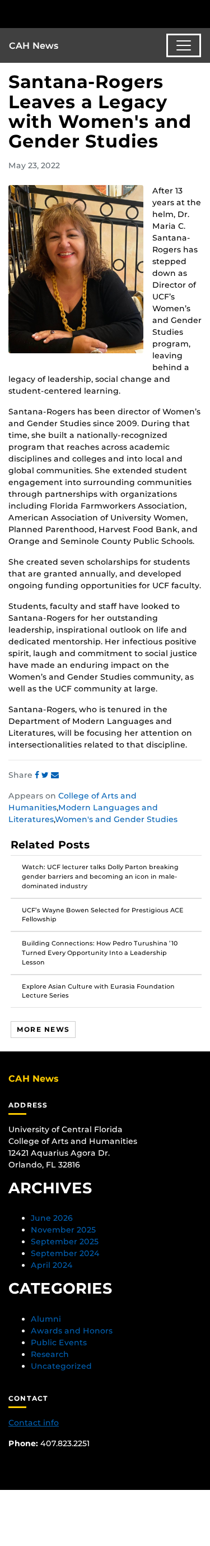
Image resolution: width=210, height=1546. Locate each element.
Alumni (46, 1319)
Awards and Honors (72, 1331)
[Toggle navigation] (183, 45)
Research (50, 1354)
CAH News (34, 45)
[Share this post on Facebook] (38, 775)
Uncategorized (61, 1366)
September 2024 (65, 1253)
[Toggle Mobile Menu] (198, 13)
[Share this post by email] (55, 775)
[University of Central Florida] (85, 13)
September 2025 (65, 1241)
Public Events (59, 1342)
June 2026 (52, 1218)
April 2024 (52, 1265)
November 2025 (63, 1230)
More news (43, 1029)
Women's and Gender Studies (116, 819)
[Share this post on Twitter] (46, 775)
